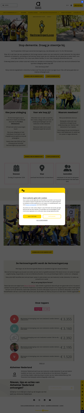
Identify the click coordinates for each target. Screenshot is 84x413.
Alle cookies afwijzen (42, 220)
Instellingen (51, 216)
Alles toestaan (32, 216)
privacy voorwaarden (31, 205)
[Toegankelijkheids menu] (82, 2)
